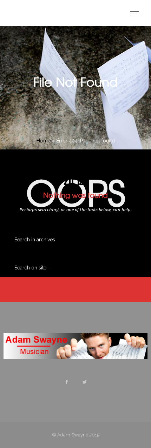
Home (44, 140)
